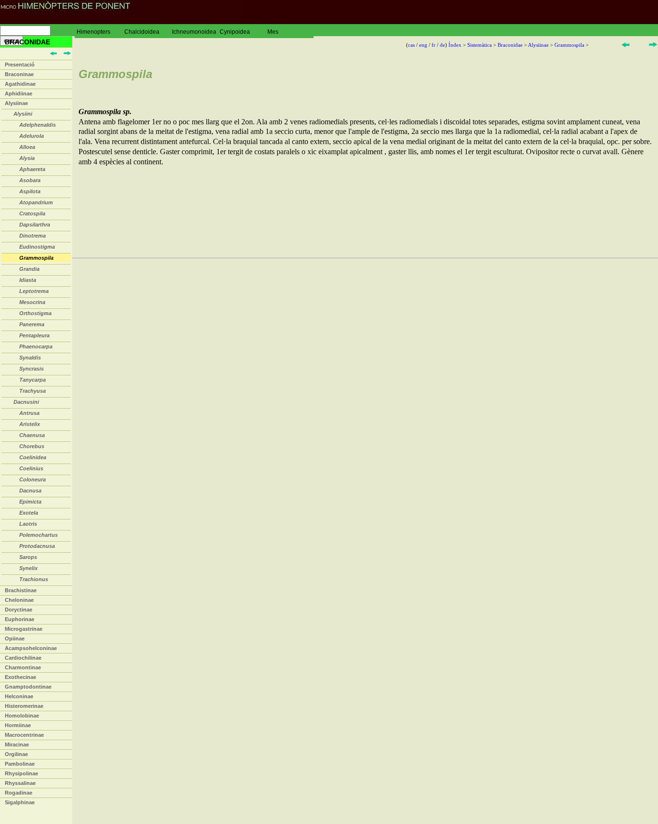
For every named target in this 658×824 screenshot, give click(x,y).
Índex (454, 45)
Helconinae (19, 696)
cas (411, 45)
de (442, 45)
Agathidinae (20, 84)
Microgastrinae (23, 629)
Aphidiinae (18, 93)
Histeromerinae (24, 706)
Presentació (20, 64)
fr (433, 45)
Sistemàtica (479, 45)
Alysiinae (16, 103)
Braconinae (19, 74)
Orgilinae (16, 754)
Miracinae (17, 744)
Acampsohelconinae (31, 648)
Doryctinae (18, 609)
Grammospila (569, 45)
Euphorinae (19, 619)
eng (423, 45)
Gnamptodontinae (28, 687)
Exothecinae (20, 677)
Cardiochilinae (23, 658)
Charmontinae (23, 667)
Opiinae (15, 638)
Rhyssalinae (20, 783)
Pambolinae (20, 764)
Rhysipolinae (21, 773)
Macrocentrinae (24, 735)
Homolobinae (22, 715)
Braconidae (510, 45)
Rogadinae (18, 793)
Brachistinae (21, 590)
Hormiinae (18, 725)
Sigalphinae (20, 802)
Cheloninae (19, 600)
